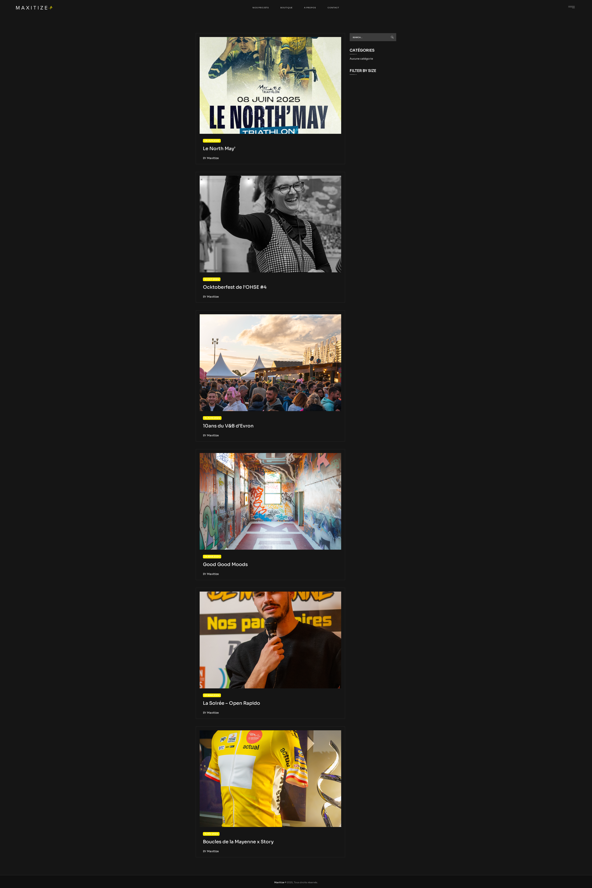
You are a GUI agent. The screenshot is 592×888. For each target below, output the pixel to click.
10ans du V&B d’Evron (228, 426)
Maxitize (279, 882)
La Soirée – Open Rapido (231, 703)
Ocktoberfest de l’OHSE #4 (235, 287)
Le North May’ (219, 149)
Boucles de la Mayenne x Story (238, 842)
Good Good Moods (225, 564)
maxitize (213, 158)
